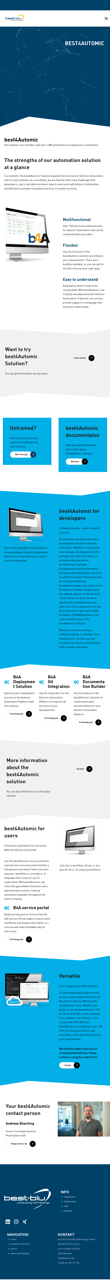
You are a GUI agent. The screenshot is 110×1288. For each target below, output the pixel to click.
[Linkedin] (7, 1221)
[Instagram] (16, 1221)
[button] (106, 18)
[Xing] (24, 1221)
